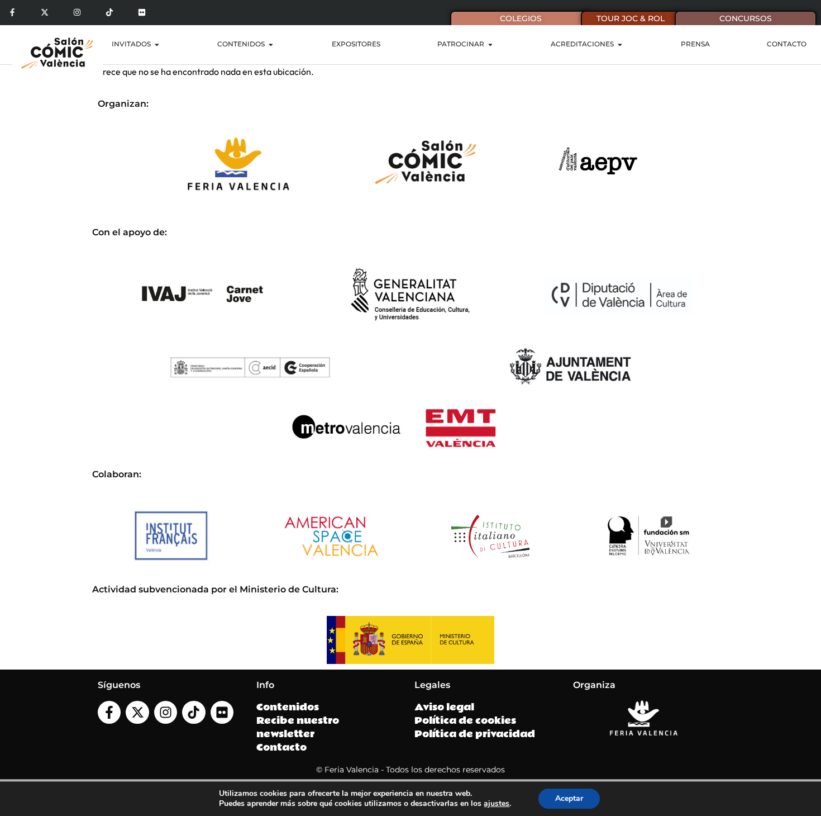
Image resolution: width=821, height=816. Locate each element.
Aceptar (569, 798)
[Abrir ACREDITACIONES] (620, 45)
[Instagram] (77, 12)
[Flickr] (141, 12)
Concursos (745, 18)
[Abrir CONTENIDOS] (271, 45)
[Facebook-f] (12, 12)
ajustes (496, 804)
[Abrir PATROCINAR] (490, 45)
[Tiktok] (109, 12)
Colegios (521, 18)
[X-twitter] (45, 12)
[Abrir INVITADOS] (157, 45)
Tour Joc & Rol (630, 18)
